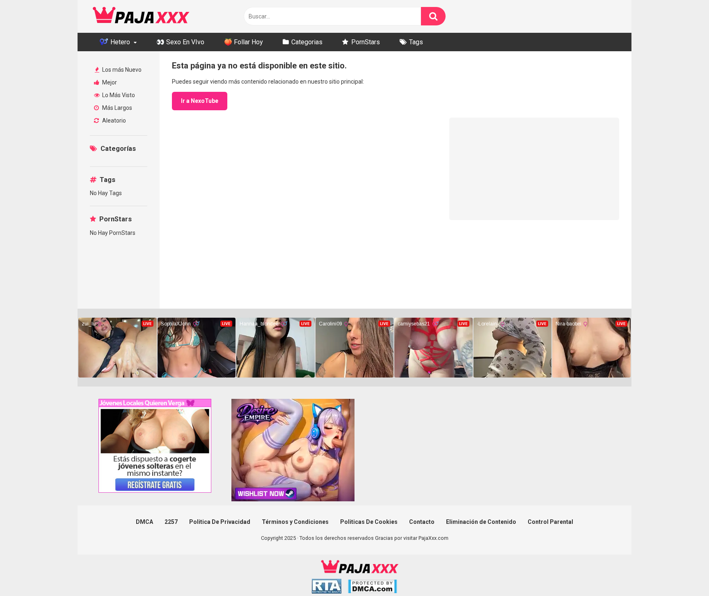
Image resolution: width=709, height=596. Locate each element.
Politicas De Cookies (369, 522)
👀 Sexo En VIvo (180, 42)
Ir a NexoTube (199, 101)
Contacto (422, 522)
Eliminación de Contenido (481, 522)
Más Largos (116, 108)
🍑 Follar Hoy (243, 42)
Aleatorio (113, 120)
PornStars (365, 42)
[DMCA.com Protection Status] (372, 587)
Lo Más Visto (118, 95)
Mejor (109, 82)
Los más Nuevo (121, 69)
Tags (416, 42)
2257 (171, 522)
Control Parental (550, 522)
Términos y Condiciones (295, 522)
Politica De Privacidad (219, 522)
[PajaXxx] (141, 16)
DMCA (144, 522)
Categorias (306, 42)
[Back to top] (681, 571)
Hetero (119, 42)
